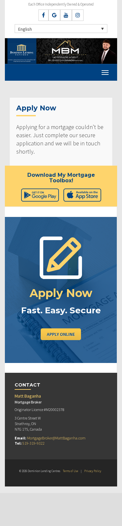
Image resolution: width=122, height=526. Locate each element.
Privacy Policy (92, 471)
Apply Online (61, 334)
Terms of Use (70, 471)
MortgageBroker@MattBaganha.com (56, 438)
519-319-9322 (33, 443)
